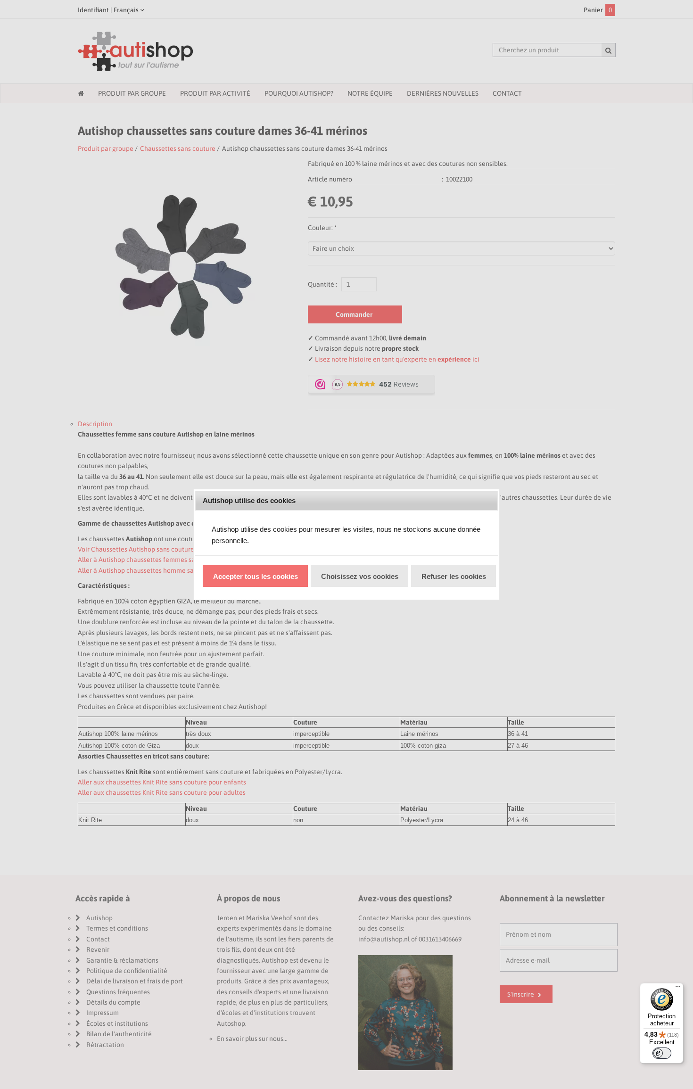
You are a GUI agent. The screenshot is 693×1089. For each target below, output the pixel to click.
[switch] (661, 1053)
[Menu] (678, 988)
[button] (255, 576)
